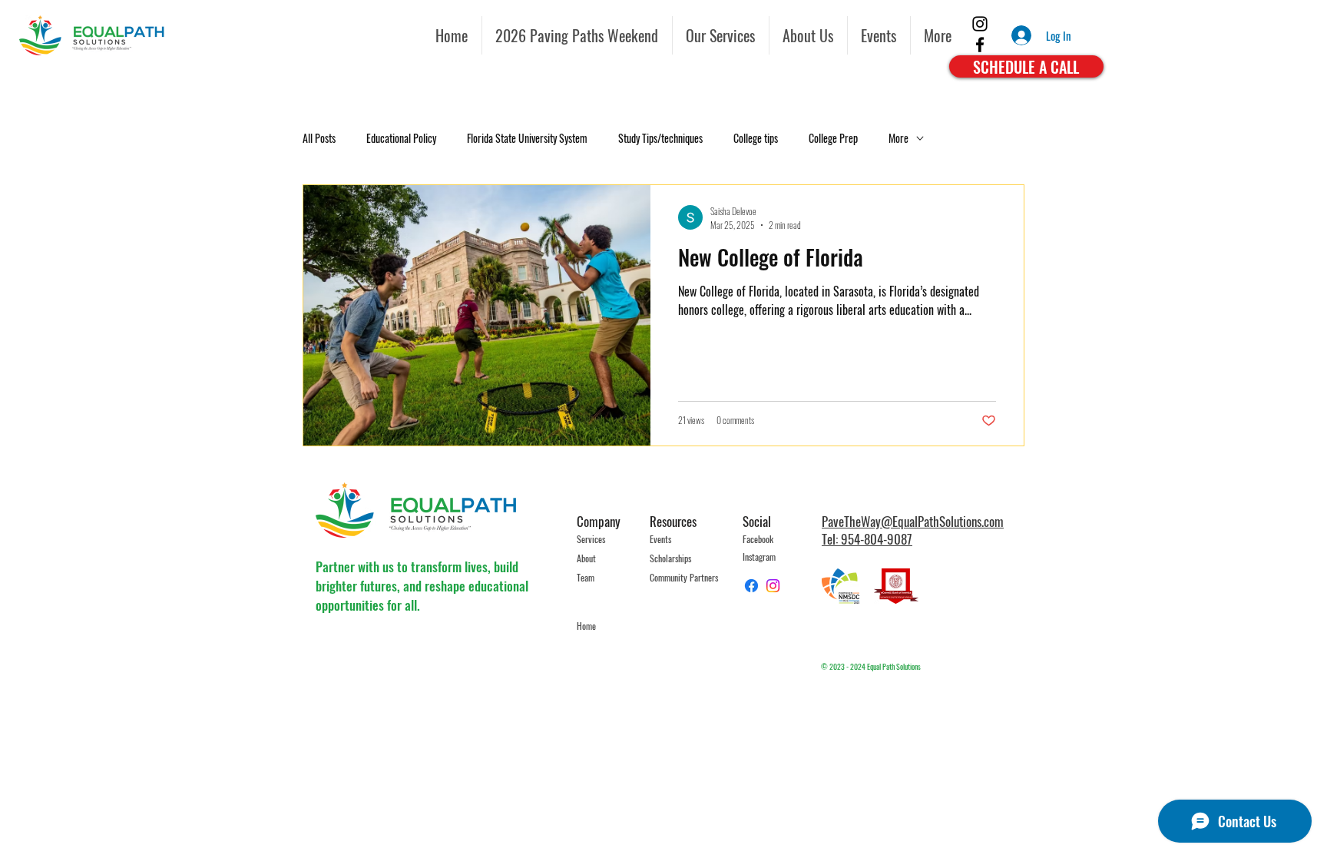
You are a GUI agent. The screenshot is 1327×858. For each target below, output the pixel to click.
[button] (879, 35)
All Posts (319, 138)
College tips (755, 138)
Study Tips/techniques (660, 138)
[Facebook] (980, 45)
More (898, 138)
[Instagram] (980, 24)
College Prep (833, 138)
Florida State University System (527, 138)
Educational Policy (401, 138)
